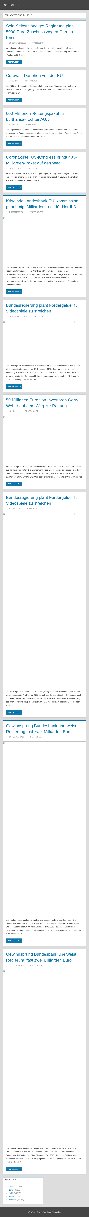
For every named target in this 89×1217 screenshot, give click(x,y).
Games (11, 1187)
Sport (10, 1196)
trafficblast (38, 43)
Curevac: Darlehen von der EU (34, 75)
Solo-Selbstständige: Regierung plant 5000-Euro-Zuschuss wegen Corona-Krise (40, 32)
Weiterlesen (13, 62)
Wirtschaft (12, 1200)
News (10, 1190)
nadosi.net (11, 5)
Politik (11, 1193)
